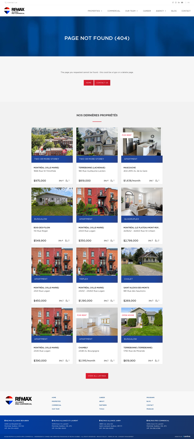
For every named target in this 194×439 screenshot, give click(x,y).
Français (150, 409)
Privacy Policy (102, 436)
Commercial (113, 11)
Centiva (186, 436)
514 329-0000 (108, 428)
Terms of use (112, 436)
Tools (101, 409)
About (101, 401)
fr (189, 2)
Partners (103, 405)
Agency (160, 11)
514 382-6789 (155, 428)
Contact (186, 11)
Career (147, 11)
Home (88, 83)
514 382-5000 (60, 428)
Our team (130, 11)
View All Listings (97, 376)
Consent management (126, 436)
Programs (150, 397)
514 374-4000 (13, 428)
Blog (173, 11)
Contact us (12, 2)
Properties (94, 11)
